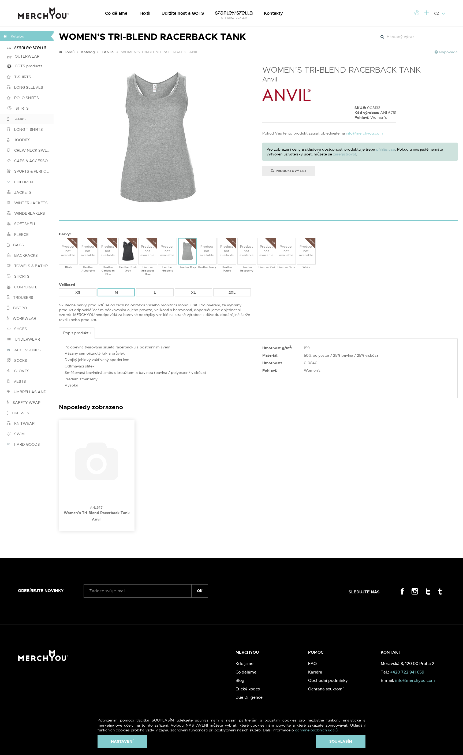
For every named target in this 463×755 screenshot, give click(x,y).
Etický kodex (248, 688)
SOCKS (20, 360)
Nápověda (448, 52)
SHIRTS (21, 108)
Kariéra (315, 672)
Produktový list (291, 171)
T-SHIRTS (22, 77)
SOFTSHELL (24, 223)
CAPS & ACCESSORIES (33, 160)
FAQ (312, 663)
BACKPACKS (25, 255)
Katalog (88, 52)
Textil (144, 13)
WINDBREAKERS (29, 213)
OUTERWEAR (25, 56)
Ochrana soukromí (325, 688)
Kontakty (273, 13)
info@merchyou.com (364, 133)
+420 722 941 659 (407, 672)
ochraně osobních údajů (316, 730)
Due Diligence (249, 697)
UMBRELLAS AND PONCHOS (33, 391)
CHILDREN (23, 182)
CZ (437, 13)
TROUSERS (22, 297)
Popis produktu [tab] (77, 332)
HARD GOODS (26, 444)
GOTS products (27, 66)
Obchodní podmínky (328, 680)
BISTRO (19, 308)
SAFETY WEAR (26, 402)
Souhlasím (340, 741)
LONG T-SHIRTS (28, 129)
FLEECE (21, 234)
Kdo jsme (244, 663)
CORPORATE (25, 287)
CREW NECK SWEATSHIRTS (33, 150)
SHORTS (21, 276)
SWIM (19, 434)
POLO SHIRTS (26, 97)
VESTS (19, 381)
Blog (240, 680)
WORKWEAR (24, 318)
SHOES (20, 328)
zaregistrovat (344, 154)
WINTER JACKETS (30, 202)
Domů (68, 52)
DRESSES (20, 413)
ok (200, 590)
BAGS (18, 245)
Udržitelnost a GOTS (183, 13)
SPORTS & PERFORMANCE (33, 171)
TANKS (19, 119)
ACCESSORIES (27, 350)
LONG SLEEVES (28, 87)
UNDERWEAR (27, 339)
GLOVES (21, 371)
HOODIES (21, 139)
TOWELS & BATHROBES (33, 265)
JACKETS (22, 192)
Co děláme (116, 13)
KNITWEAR (24, 423)
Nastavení (122, 741)
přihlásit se (385, 149)
